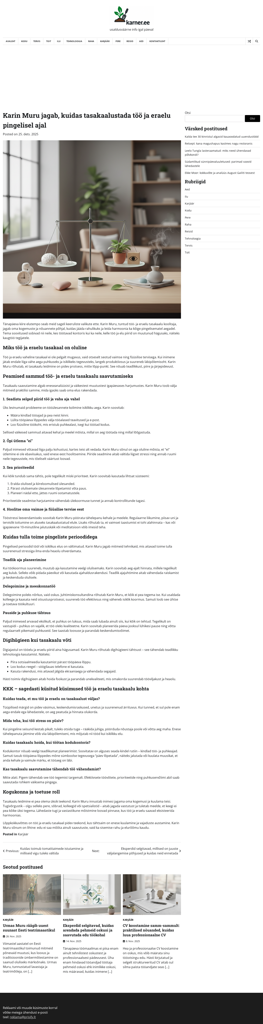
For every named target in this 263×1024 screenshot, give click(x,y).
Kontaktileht (157, 41)
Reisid (129, 41)
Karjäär (105, 41)
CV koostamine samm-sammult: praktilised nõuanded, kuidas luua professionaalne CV (151, 930)
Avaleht (10, 41)
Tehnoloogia (74, 41)
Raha (91, 41)
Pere (118, 41)
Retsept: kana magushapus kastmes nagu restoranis (218, 143)
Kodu (24, 41)
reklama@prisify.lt (23, 1017)
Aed (141, 41)
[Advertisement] (131, 74)
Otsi (188, 113)
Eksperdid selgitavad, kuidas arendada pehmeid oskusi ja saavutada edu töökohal (88, 930)
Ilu (58, 41)
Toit (48, 41)
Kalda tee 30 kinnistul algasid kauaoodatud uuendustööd (222, 136)
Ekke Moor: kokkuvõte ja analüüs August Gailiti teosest (220, 173)
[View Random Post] (249, 41)
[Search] (256, 41)
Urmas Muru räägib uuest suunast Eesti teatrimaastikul (29, 928)
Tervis (36, 41)
